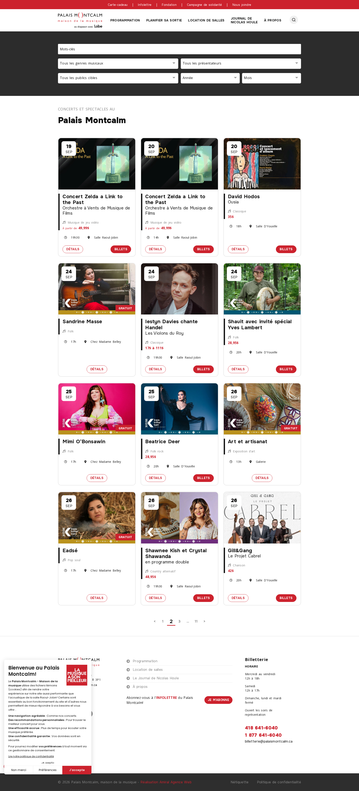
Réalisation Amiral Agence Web (166, 782)
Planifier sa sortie (164, 20)
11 (196, 621)
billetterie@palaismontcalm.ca (269, 741)
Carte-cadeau (118, 5)
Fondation (169, 5)
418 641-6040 (261, 728)
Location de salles (206, 20)
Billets (122, 249)
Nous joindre (241, 5)
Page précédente (154, 621)
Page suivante (204, 621)
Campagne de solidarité (204, 5)
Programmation (125, 20)
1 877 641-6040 (263, 735)
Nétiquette (240, 782)
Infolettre (144, 5)
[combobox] (118, 63)
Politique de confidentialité (279, 782)
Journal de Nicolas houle (244, 20)
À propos (272, 20)
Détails (74, 249)
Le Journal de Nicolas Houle (156, 678)
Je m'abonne (218, 700)
